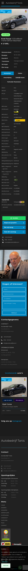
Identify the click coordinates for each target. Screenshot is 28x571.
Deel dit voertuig (10, 232)
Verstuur (14, 313)
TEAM (2, 523)
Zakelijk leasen (20, 77)
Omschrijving (7, 77)
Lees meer (5, 561)
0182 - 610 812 (8, 239)
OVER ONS (4, 520)
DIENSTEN (4, 510)
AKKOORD (5, 565)
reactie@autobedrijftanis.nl (12, 242)
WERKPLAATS (5, 512)
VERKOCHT (4, 517)
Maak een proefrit (10, 222)
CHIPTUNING (5, 515)
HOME (3, 505)
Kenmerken (7, 73)
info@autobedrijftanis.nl (10, 343)
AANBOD (3, 507)
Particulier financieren (14, 82)
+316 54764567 (8, 237)
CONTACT (3, 525)
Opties (20, 73)
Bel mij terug (8, 227)
